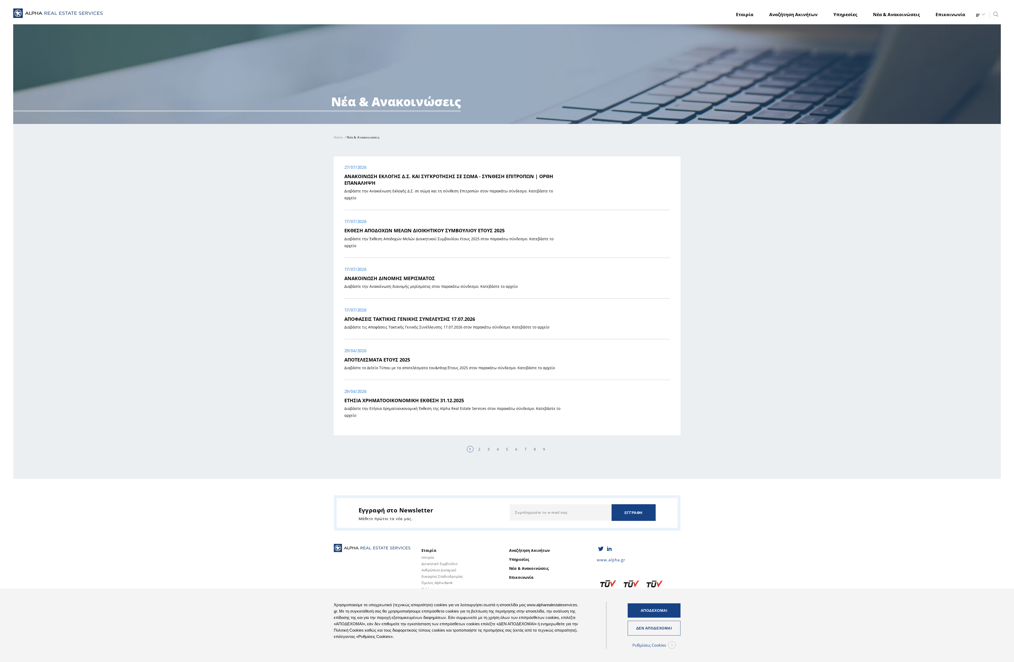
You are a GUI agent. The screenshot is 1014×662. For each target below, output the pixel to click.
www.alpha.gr (611, 559)
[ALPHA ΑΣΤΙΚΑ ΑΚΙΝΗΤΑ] (58, 15)
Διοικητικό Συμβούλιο (439, 563)
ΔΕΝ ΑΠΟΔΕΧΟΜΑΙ (654, 628)
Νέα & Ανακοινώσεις (529, 568)
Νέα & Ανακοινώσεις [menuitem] (896, 14)
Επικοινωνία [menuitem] (950, 14)
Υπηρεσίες (519, 559)
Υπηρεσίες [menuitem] (845, 14)
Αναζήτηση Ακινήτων (529, 550)
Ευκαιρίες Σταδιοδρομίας (442, 576)
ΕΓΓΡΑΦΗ (633, 513)
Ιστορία (427, 557)
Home (338, 137)
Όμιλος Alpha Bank (437, 582)
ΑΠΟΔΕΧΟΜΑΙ (654, 610)
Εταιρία (428, 550)
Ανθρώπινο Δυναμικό (439, 570)
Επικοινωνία (521, 577)
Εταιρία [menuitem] (744, 14)
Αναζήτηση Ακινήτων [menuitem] (793, 14)
